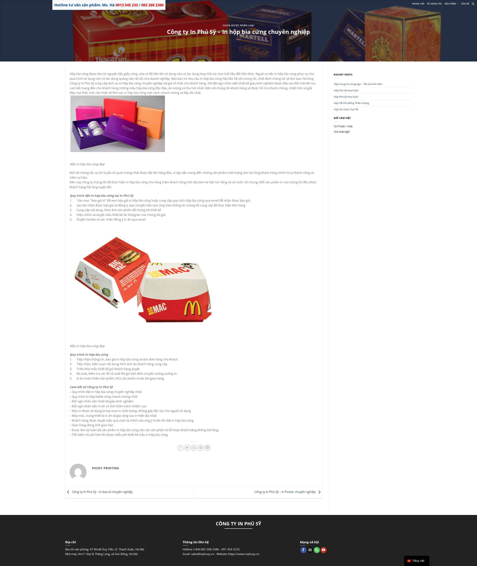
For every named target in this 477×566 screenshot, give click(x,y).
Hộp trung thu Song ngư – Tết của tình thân (358, 84)
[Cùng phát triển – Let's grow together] (21, 3)
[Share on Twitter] (187, 448)
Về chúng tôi (434, 3)
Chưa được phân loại (238, 25)
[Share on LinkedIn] (207, 448)
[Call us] (317, 550)
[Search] (473, 3)
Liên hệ (465, 3)
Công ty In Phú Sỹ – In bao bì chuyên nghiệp (102, 492)
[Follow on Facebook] (303, 550)
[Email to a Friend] (194, 448)
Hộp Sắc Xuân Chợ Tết (346, 109)
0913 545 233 (127, 4)
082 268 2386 (152, 4)
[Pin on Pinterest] (201, 448)
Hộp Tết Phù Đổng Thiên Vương (351, 103)
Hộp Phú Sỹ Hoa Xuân (346, 90)
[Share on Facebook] (180, 448)
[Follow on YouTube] (323, 550)
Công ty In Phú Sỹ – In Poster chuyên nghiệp (285, 492)
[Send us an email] (310, 550)
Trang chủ (418, 3)
